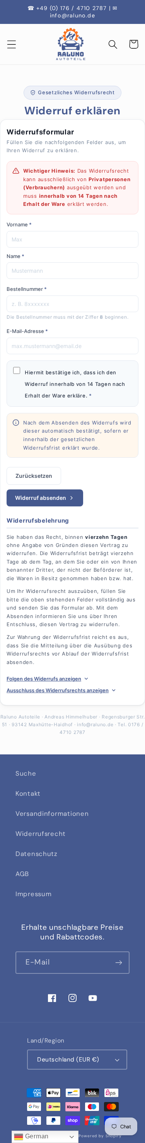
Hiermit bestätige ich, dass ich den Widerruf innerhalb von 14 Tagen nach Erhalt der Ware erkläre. (75, 384)
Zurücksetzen (33, 475)
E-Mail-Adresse (27, 331)
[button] (12, 44)
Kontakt (28, 793)
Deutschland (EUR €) (68, 1059)
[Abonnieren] (118, 962)
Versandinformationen (52, 813)
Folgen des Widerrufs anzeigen (44, 679)
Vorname (19, 224)
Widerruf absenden (40, 497)
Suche (25, 773)
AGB (22, 874)
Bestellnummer (27, 289)
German (36, 1136)
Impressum (33, 894)
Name (15, 256)
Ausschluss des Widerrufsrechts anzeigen (58, 690)
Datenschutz (36, 853)
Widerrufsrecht (40, 833)
